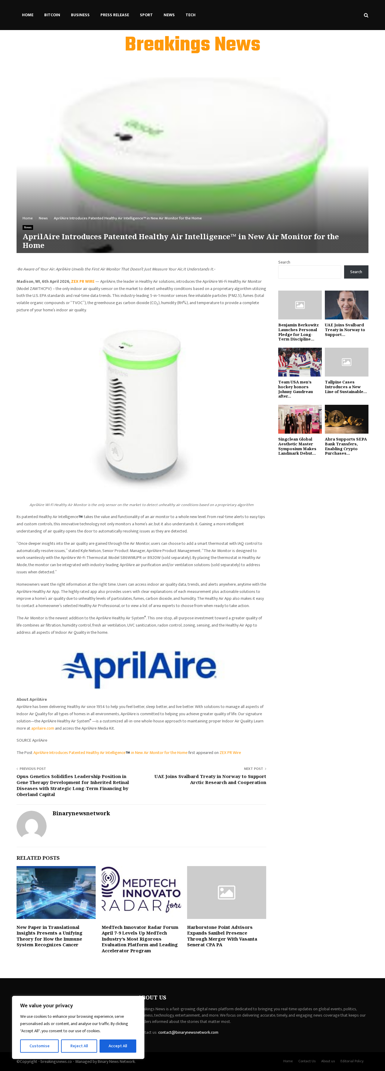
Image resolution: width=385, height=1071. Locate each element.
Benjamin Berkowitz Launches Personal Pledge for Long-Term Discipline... (298, 332)
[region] (78, 1027)
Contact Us (307, 1061)
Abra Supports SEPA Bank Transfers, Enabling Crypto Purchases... (346, 446)
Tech (191, 14)
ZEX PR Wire (230, 752)
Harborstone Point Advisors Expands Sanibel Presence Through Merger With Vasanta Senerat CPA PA (222, 936)
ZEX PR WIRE (82, 281)
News (169, 14)
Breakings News (192, 45)
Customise (39, 1045)
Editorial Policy (352, 1061)
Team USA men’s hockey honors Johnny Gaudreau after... (295, 389)
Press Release (114, 14)
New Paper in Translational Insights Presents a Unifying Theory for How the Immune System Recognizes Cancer (49, 936)
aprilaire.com (42, 728)
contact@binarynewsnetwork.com (188, 1032)
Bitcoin (52, 14)
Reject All (79, 1045)
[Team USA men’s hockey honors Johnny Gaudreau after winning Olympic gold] (300, 362)
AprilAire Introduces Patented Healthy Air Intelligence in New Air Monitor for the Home (110, 752)
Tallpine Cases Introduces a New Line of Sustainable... (346, 386)
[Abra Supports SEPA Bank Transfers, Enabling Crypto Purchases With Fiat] (346, 419)
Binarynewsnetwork (81, 813)
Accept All (118, 1045)
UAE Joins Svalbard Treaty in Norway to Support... (345, 329)
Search (284, 262)
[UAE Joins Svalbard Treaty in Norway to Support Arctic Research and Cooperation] (346, 305)
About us (328, 1061)
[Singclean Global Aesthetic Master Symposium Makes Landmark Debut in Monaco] (300, 419)
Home (27, 14)
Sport (146, 14)
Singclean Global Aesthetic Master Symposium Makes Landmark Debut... (297, 446)
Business (80, 14)
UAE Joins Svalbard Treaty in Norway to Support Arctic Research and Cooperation (210, 779)
